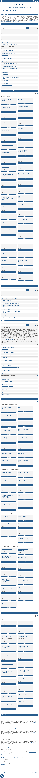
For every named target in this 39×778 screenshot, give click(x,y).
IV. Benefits (3, 320)
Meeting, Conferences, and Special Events (23, 430)
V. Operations (3, 398)
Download (12, 104)
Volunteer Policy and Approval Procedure (23, 461)
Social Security (4, 363)
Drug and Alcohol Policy (5, 130)
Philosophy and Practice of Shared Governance (10, 44)
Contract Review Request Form (7, 415)
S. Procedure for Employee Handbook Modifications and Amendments (6, 688)
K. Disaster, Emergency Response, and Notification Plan (23, 671)
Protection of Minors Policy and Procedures (23, 503)
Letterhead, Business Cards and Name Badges (23, 565)
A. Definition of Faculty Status (7, 297)
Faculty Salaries (20, 253)
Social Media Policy (21, 204)
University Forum (5, 83)
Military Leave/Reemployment (7, 387)
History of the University (6, 35)
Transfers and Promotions (22, 226)
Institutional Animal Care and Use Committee (9, 68)
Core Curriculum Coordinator (7, 60)
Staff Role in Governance (6, 80)
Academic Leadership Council (7, 51)
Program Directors (5, 74)
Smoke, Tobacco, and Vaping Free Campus (7, 505)
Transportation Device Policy (6, 445)
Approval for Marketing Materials (7, 549)
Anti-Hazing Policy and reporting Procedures (7, 100)
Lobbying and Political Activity (23, 166)
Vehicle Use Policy (5, 460)
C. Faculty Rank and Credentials (7, 300)
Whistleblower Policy (21, 233)
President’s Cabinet (5, 72)
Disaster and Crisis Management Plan (23, 473)
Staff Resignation (4, 215)
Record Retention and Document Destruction (23, 197)
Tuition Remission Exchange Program (8, 365)
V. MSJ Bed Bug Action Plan (22, 701)
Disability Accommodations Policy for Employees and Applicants (7, 123)
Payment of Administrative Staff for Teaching (24, 261)
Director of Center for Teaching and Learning (9, 63)
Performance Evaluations (6, 182)
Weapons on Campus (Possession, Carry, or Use (7, 230)
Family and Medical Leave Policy (7, 381)
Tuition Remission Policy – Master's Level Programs (10, 367)
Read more (3, 724)
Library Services (20, 523)
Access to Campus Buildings (6, 472)
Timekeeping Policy (5, 222)
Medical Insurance (5, 362)
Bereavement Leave (5, 379)
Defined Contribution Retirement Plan (8, 347)
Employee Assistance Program (7, 350)
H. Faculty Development (6, 309)
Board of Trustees (5, 55)
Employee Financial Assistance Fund (8, 352)
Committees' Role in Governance (7, 58)
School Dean (4, 75)
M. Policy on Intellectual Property (23, 678)
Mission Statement (5, 41)
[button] (27, 28)
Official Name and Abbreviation (23, 573)
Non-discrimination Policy (13, 772)
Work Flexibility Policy (5, 372)
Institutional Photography (6, 564)
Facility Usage (4, 354)
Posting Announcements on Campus (22, 588)
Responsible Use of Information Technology (7, 532)
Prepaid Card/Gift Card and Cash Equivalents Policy (7, 438)
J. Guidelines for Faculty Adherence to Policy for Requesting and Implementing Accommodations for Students (10, 315)
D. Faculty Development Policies (23, 629)
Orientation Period (21, 181)
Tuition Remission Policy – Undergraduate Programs (10, 368)
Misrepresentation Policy (6, 167)
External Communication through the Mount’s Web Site (7, 557)
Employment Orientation (22, 143)
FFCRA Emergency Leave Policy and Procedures (10, 382)
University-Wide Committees (7, 85)
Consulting (3, 114)
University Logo (4, 603)
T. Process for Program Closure (23, 694)
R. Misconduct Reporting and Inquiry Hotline (22, 687)
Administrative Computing (6, 516)
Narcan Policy (20, 488)
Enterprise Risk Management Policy (7, 145)
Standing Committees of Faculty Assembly (9, 81)
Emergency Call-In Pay (5, 253)
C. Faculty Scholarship (5, 629)
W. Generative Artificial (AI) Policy (7, 704)
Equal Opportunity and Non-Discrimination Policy (22, 151)
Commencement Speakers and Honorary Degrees (23, 550)
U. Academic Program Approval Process (7, 697)
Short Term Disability (5, 394)
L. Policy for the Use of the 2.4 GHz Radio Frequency (7, 672)
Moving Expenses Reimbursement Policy (23, 174)
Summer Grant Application (22, 636)
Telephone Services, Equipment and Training (24, 445)
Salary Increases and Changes (6, 267)
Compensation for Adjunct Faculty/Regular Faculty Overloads (7, 245)
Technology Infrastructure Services (23, 538)
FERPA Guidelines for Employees (23, 158)
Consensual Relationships (22, 113)
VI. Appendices (3, 613)
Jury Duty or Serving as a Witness (7, 386)
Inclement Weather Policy (6, 488)
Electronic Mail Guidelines (22, 516)
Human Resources (15, 7)
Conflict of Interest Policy (6, 107)
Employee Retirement (21, 135)
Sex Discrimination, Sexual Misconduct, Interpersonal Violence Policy (7, 198)
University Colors (20, 596)
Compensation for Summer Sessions (22, 245)
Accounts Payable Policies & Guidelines (6, 408)
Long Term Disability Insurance (7, 360)
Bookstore (19, 407)
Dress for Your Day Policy (22, 128)
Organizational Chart (5, 42)
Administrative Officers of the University (8, 53)
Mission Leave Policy (5, 389)
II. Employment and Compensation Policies (8, 90)
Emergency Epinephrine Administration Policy (5, 480)
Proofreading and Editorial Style (7, 588)
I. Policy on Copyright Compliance (23, 663)
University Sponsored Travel (22, 453)
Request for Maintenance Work (23, 437)
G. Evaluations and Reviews (7, 718)
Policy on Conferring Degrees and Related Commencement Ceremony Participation (7, 580)
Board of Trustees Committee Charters (8, 56)
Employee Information (21, 7)
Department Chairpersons (6, 61)
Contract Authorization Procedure (23, 414)
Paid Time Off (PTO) (5, 391)
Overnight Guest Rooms (6, 430)
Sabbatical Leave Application (6, 636)
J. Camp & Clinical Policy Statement (7, 664)
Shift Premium (4, 275)
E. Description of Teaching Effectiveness (6, 647)
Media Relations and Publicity (6, 572)
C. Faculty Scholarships (6, 738)
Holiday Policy (4, 384)
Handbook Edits (3, 714)
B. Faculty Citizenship (21, 621)
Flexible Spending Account (6, 355)
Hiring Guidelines (4, 159)
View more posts (3, 766)
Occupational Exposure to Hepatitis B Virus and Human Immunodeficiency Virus (7, 496)
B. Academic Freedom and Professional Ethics (9, 298)
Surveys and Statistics (21, 531)
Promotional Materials (5, 596)
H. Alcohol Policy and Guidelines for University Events (24, 655)
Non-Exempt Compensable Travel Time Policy (7, 175)
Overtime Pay (4, 260)
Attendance (20, 99)
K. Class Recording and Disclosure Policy (8, 317)
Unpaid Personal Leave (6, 395)
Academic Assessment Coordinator (8, 50)
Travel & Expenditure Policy (6, 453)
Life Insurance (4, 358)
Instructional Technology (6, 523)
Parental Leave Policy (5, 392)
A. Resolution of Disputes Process (7, 621)
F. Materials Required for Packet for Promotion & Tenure (24, 647)
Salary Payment (20, 268)
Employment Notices (5, 137)
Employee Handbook (28, 7)
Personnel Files (20, 189)
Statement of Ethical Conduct (23, 219)
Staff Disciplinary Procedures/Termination (6, 207)
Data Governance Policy (22, 121)
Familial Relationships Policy (6, 152)
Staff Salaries (20, 276)
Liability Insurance (5, 357)
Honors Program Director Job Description (9, 66)
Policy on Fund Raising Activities (23, 580)
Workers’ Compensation (6, 373)
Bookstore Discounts (5, 345)
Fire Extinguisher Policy (21, 480)
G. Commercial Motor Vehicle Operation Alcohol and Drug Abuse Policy (7, 655)
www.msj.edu (3, 772)
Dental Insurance (5, 349)
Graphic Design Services (22, 557)
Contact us (21, 772)
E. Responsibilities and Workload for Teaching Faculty (11, 303)
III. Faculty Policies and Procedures (6, 285)
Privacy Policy (4, 190)
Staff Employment (21, 212)
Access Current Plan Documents (8, 339)
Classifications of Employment (23, 106)
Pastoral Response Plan (22, 495)
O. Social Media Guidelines (6, 679)
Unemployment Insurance (6, 370)
